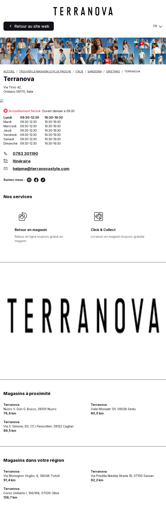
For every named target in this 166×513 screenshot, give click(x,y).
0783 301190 (25, 153)
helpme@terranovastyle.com (41, 168)
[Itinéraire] (83, 101)
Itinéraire (21, 161)
